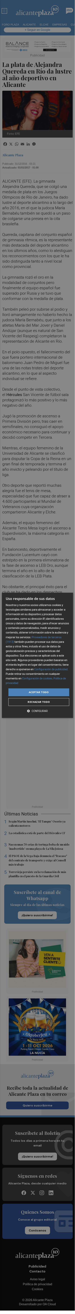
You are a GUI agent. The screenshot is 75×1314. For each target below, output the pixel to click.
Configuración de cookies (37, 678)
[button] (37, 711)
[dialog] (37, 655)
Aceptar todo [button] (39, 692)
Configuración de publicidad (51, 669)
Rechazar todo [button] (39, 702)
